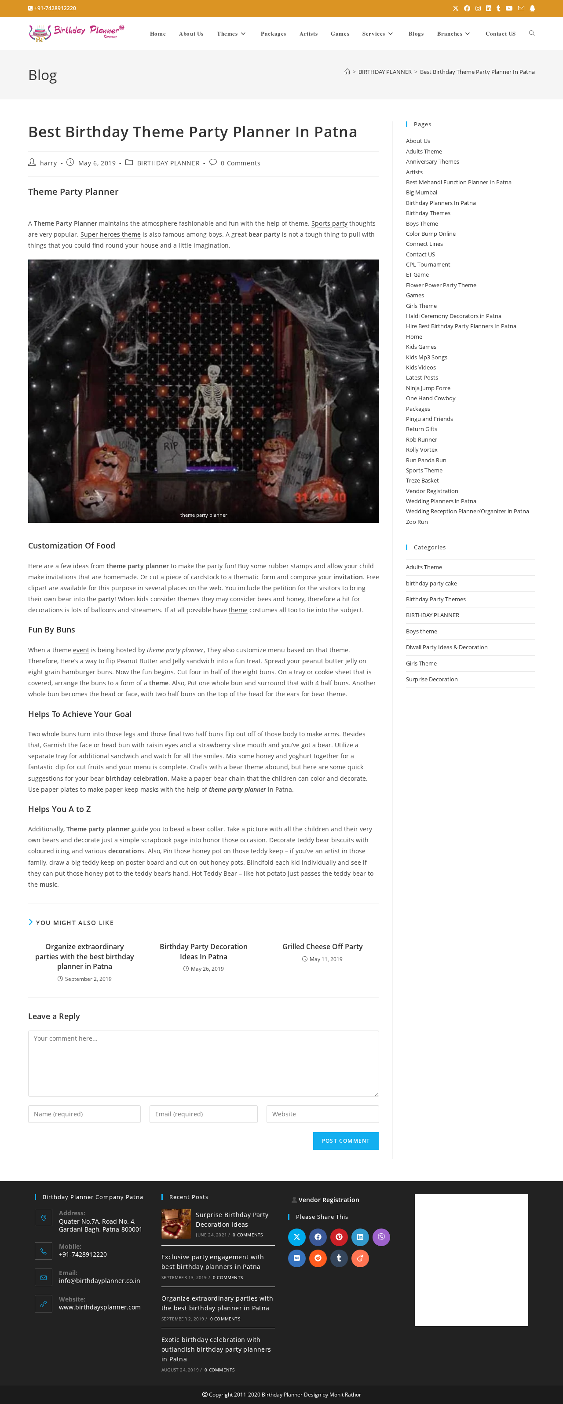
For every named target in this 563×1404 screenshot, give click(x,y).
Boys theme (421, 631)
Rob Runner (421, 439)
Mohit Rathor (345, 1394)
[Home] (347, 72)
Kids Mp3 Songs (426, 357)
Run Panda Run (426, 460)
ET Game (417, 274)
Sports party (329, 223)
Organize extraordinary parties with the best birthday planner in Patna (84, 956)
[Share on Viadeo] (360, 1258)
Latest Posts (422, 377)
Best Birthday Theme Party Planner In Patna (477, 72)
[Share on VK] (297, 1258)
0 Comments (240, 163)
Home (414, 336)
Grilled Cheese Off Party (322, 946)
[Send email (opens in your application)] (521, 8)
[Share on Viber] (381, 1237)
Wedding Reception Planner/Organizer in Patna (467, 511)
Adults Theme (424, 151)
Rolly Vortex (422, 449)
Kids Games (421, 347)
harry (48, 163)
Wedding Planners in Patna (441, 501)
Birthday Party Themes (436, 599)
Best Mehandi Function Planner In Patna (459, 182)
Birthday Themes (428, 213)
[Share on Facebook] (318, 1237)
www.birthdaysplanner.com (100, 1307)
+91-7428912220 (55, 8)
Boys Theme (422, 223)
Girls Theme (421, 306)
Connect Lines (424, 244)
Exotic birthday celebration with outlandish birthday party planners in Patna (216, 1349)
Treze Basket (422, 480)
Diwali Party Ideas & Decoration (447, 647)
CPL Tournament (428, 264)
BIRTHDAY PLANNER (168, 163)
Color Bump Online (431, 234)
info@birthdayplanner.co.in (99, 1280)
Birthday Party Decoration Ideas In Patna (204, 951)
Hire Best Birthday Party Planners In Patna (461, 326)
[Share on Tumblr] (339, 1258)
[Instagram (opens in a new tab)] (478, 8)
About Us (418, 141)
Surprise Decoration (432, 679)
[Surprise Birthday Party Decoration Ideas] (176, 1224)
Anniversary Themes (432, 161)
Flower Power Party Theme (441, 285)
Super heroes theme (110, 234)
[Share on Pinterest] (339, 1237)
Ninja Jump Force (428, 388)
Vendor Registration (432, 491)
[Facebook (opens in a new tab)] (467, 8)
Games (415, 295)
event (81, 650)
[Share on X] (297, 1237)
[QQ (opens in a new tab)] (531, 8)
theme (238, 610)
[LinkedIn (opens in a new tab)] (488, 8)
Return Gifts (421, 429)
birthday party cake (431, 583)
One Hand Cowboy (431, 398)
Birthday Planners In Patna (441, 203)
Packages (418, 409)
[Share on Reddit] (318, 1258)
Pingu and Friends (429, 419)
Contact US (420, 254)
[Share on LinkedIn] (360, 1237)
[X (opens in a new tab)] (455, 8)
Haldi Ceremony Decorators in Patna (453, 316)
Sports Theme (424, 470)
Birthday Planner (282, 1394)
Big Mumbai (421, 192)
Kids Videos (421, 367)
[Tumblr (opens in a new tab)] (498, 8)
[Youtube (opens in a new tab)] (509, 8)
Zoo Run (417, 522)
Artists (414, 172)
